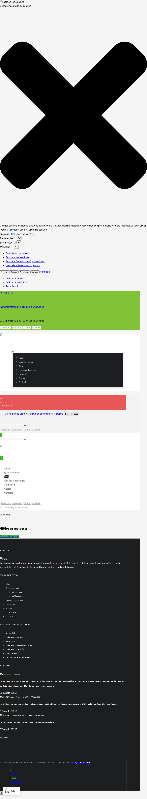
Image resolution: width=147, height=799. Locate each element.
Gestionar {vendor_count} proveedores (25, 261)
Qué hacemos (17, 596)
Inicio (8, 584)
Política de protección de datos (19, 645)
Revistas (15, 612)
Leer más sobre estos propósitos (23, 265)
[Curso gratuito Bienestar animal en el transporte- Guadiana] (22, 715)
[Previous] (90, 414)
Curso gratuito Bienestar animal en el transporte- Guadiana (34, 413)
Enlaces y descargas (14, 600)
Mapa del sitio (12, 653)
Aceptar (4, 272)
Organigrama (16, 592)
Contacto (9, 616)
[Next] (93, 414)
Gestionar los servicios (17, 257)
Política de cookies (15, 278)
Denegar (13, 272)
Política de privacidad (16, 282)
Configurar (24, 272)
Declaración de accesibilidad (18, 657)
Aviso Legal (12, 286)
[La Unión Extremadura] (28, 337)
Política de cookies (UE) (16, 649)
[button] (73, 116)
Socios (9, 608)
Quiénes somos (12, 588)
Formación (10, 604)
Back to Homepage (9, 536)
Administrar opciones (16, 253)
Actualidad (10, 633)
